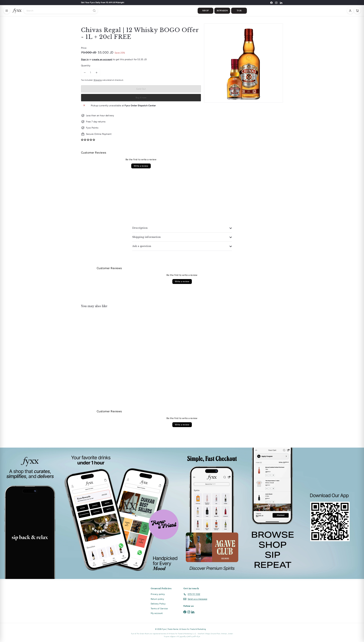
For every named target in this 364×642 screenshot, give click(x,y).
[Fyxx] (16, 10)
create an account (102, 59)
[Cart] (357, 10)
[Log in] (350, 10)
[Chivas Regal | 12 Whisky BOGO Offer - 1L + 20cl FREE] (96, 340)
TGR (239, 11)
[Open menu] (6, 10)
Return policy (157, 599)
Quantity (85, 65)
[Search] (94, 11)
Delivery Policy (158, 603)
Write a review (141, 166)
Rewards (222, 11)
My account (157, 613)
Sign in (85, 59)
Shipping (98, 80)
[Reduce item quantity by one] (84, 72)
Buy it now (141, 97)
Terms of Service (159, 608)
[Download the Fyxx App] (182, 513)
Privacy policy (158, 594)
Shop (205, 11)
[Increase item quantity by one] (96, 72)
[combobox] (61, 11)
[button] (88, 139)
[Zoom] (243, 63)
